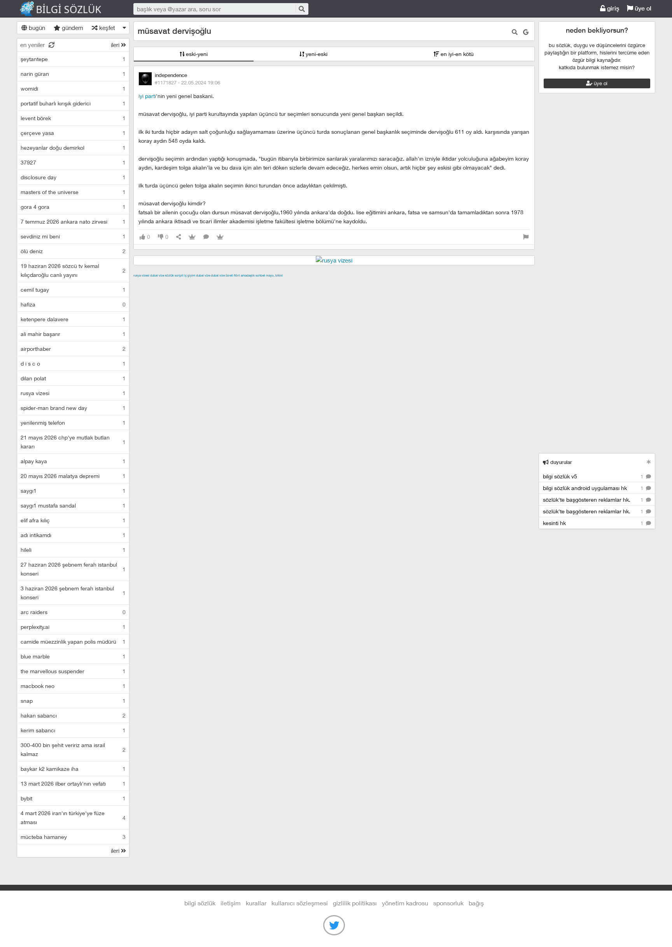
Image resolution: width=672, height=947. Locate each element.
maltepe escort (185, 284)
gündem (71, 27)
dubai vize (157, 275)
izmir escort (148, 284)
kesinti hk (594, 523)
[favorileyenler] (220, 237)
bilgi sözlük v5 (594, 476)
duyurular (560, 462)
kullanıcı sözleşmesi (299, 903)
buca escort (221, 284)
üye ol (642, 8)
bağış (476, 903)
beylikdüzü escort (156, 293)
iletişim (230, 903)
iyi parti (147, 96)
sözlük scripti (174, 275)
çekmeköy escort (327, 284)
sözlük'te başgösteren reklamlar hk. (594, 499)
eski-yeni (196, 54)
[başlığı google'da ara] (525, 32)
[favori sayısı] (192, 237)
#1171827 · (187, 82)
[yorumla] (206, 237)
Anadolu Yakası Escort (380, 284)
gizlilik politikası (355, 903)
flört (237, 275)
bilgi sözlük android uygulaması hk (594, 488)
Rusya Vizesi (141, 275)
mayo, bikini (274, 275)
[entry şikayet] (526, 237)
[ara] (301, 8)
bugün (36, 27)
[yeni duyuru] (649, 461)
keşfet (106, 27)
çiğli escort (289, 284)
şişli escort (464, 284)
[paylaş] (178, 237)
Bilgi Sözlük (67, 9)
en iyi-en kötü (456, 54)
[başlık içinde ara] (515, 32)
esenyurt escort (500, 284)
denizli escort (256, 284)
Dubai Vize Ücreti (222, 275)
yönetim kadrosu (405, 903)
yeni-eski (315, 54)
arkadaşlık (248, 275)
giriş (612, 8)
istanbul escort (429, 284)
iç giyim (189, 275)
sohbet (260, 275)
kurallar (256, 903)
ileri (116, 44)
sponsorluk (448, 903)
